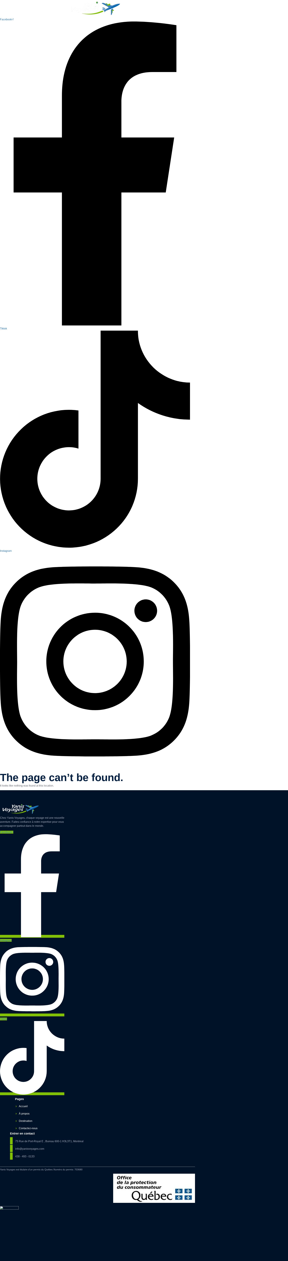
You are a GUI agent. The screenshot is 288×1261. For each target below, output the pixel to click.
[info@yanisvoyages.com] (11, 1148)
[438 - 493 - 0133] (11, 1156)
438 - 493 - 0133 (24, 1156)
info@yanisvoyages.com (29, 1148)
